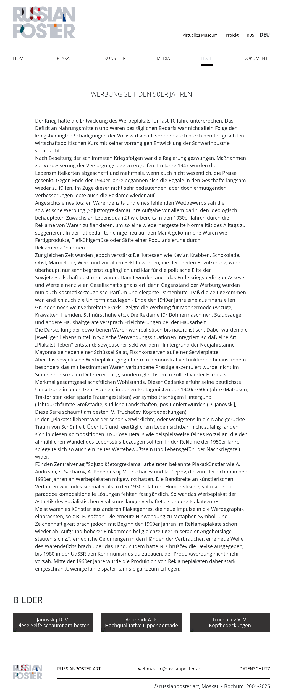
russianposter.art (79, 669)
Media (163, 58)
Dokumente (256, 58)
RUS (250, 35)
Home (19, 58)
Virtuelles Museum (200, 35)
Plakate (65, 58)
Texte (207, 58)
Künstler (115, 58)
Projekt (232, 35)
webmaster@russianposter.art (170, 669)
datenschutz (254, 669)
